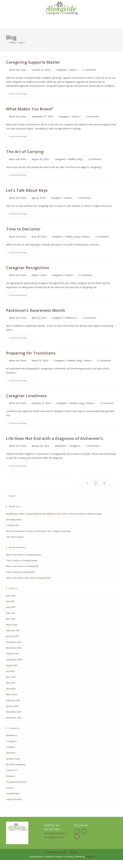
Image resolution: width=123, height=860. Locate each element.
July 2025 (10, 601)
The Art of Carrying (24, 151)
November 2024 (13, 647)
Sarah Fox (90, 856)
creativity (10, 747)
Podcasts (10, 776)
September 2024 (14, 659)
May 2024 (10, 682)
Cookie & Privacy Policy (56, 852)
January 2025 (12, 636)
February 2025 (13, 630)
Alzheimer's (61, 445)
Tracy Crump (12, 560)
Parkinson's (71, 317)
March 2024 (11, 694)
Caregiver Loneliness (26, 395)
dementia (10, 752)
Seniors (73, 69)
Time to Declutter (23, 229)
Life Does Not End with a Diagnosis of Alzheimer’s (54, 438)
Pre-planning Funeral (16, 781)
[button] (61, 21)
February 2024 (13, 700)
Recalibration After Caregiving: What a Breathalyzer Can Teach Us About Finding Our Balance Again (54, 513)
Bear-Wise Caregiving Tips (38, 577)
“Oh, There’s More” (15, 536)
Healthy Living (75, 159)
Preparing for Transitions (30, 353)
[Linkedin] (76, 836)
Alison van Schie (17, 69)
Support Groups (14, 799)
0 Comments (89, 69)
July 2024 (10, 671)
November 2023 (13, 717)
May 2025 (10, 613)
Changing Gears (14, 519)
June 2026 (10, 595)
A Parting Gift (12, 525)
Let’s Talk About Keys (27, 190)
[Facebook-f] (76, 831)
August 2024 (12, 665)
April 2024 (10, 688)
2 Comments (92, 116)
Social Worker (13, 793)
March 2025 (11, 624)
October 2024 (12, 653)
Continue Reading (20, 93)
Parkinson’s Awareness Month (35, 310)
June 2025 (10, 607)
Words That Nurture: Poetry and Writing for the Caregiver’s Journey (38, 531)
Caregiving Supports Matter (33, 62)
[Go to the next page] (112, 483)
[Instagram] (83, 831)
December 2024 (13, 642)
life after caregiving (15, 764)
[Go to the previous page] (79, 483)
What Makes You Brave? (29, 108)
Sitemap (73, 852)
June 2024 (10, 676)
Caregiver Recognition (27, 267)
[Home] (7, 42)
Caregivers (61, 69)
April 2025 (10, 618)
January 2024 (12, 706)
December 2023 (13, 711)
